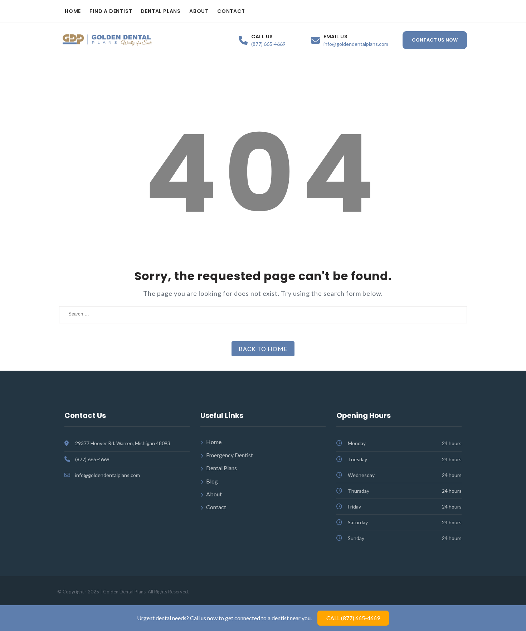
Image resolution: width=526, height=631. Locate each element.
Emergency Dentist (229, 455)
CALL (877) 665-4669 (353, 618)
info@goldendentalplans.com (355, 44)
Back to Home (263, 348)
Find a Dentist (110, 11)
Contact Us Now (435, 40)
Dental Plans (161, 11)
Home (73, 11)
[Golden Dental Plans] (107, 40)
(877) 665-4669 (268, 44)
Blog (212, 481)
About (199, 11)
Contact (231, 11)
